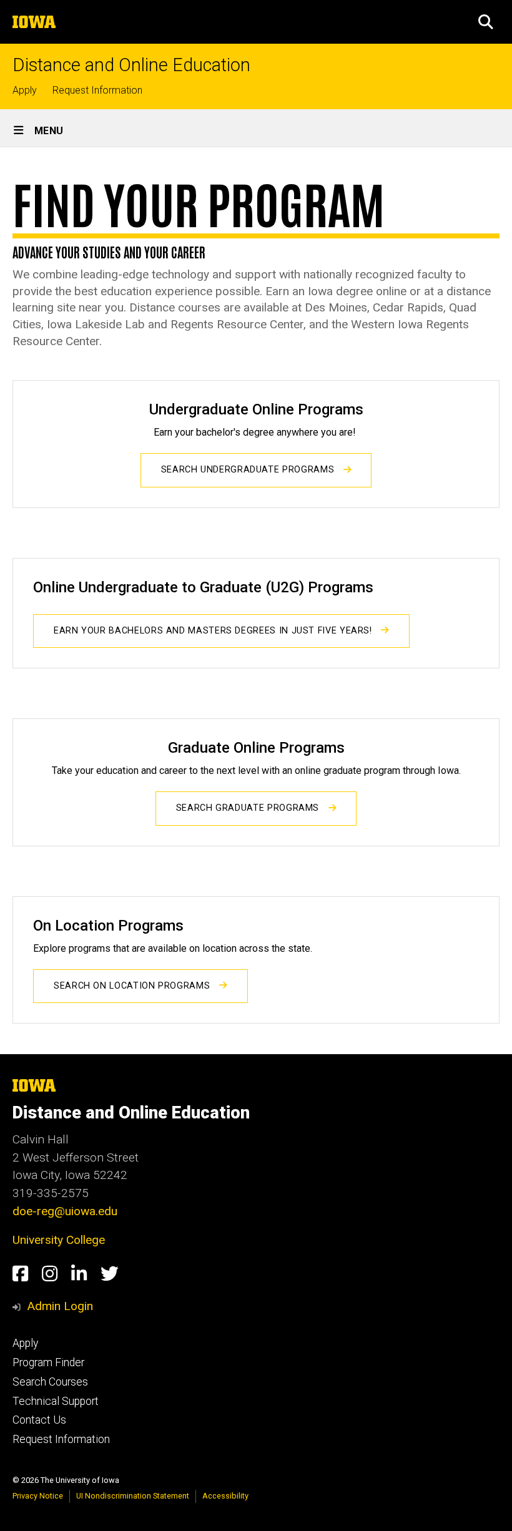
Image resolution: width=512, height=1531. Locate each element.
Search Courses (50, 1382)
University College (58, 1240)
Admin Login (60, 1306)
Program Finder (48, 1362)
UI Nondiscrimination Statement (132, 1495)
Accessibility (225, 1495)
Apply (24, 90)
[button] (486, 22)
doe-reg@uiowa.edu (64, 1211)
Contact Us (39, 1420)
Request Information (97, 90)
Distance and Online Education (131, 65)
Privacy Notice (37, 1495)
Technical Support (55, 1401)
